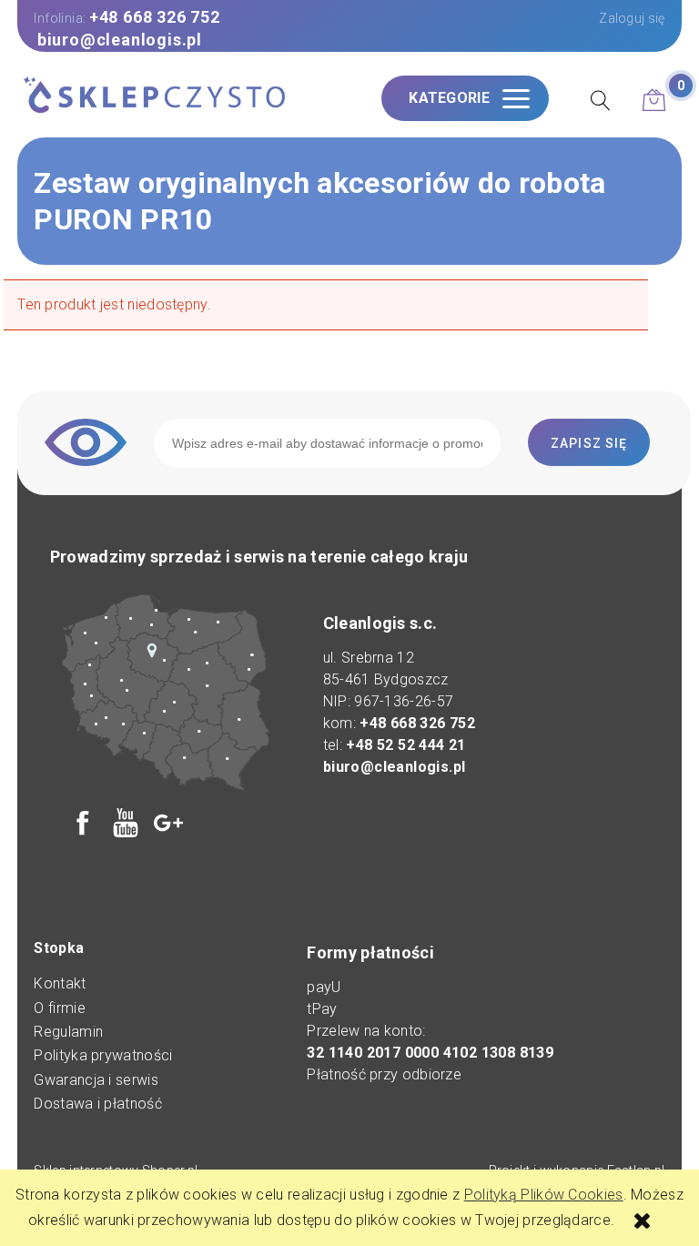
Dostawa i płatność (97, 1103)
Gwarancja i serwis (95, 1080)
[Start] (153, 96)
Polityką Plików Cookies (543, 1194)
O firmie (59, 1008)
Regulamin (68, 1031)
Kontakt (60, 983)
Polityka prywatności (103, 1055)
